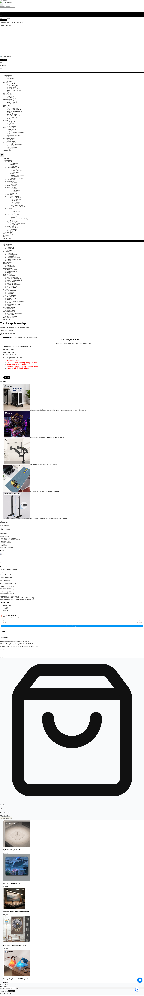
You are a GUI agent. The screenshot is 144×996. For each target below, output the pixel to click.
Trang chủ (2, 327)
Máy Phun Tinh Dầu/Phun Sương (15, 132)
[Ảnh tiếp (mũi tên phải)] (2, 657)
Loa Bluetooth (10, 78)
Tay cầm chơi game (12, 147)
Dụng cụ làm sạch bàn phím (14, 90)
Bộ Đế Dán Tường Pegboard (11, 849)
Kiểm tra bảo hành (5, 541)
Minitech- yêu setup (9, 646)
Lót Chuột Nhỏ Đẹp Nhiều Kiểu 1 (12, 883)
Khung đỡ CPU (11, 146)
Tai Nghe (9, 81)
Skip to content (4, 0)
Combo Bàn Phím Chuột (13, 89)
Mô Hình (9, 134)
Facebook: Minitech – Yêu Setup (8, 569)
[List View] (1, 334)
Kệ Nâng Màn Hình (12, 117)
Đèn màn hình (10, 104)
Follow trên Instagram (72, 626)
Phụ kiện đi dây (11, 141)
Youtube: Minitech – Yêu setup (8, 583)
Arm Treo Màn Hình (12, 108)
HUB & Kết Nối (7, 105)
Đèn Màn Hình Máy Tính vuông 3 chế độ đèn (16, 911)
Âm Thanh (6, 77)
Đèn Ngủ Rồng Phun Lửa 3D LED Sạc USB (15, 979)
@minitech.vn (12, 615)
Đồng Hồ (9, 131)
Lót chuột (5, 120)
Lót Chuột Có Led (11, 122)
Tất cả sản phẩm (7, 75)
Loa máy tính (10, 80)
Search (4, 20)
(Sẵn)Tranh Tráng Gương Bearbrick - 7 (14, 945)
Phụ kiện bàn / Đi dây (9, 138)
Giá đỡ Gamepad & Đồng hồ (14, 111)
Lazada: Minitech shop (6, 577)
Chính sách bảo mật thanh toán (8, 538)
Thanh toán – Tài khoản (6, 547)
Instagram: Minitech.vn (6, 572)
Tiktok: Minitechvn (5, 580)
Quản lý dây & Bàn (8, 149)
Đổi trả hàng (3, 545)
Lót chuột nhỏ (10, 125)
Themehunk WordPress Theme (30, 646)
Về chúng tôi (3, 566)
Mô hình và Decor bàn (9, 128)
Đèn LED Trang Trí (12, 102)
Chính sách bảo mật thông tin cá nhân (10, 539)
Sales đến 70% (7, 150)
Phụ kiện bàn (10, 140)
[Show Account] (1, 9)
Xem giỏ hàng (4, 991)
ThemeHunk (10, 994)
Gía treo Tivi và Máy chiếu (14, 116)
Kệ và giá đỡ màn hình (9, 107)
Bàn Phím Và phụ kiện (9, 83)
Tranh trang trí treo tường (13, 135)
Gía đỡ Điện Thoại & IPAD (14, 110)
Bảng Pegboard (7, 93)
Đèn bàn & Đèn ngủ (12, 101)
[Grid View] (0, 334)
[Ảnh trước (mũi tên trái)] (0, 657)
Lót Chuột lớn (10, 123)
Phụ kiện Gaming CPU (9, 143)
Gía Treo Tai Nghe (12, 114)
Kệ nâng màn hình (11, 119)
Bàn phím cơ (10, 84)
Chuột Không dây (11, 98)
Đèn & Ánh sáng (7, 99)
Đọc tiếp (7, 377)
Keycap (9, 92)
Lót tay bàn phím (11, 126)
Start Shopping (4, 815)
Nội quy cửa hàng (5, 536)
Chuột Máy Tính (7, 95)
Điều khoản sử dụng (5, 542)
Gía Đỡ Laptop (11, 113)
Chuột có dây (10, 96)
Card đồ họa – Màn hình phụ (14, 144)
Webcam (9, 137)
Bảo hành (2, 544)
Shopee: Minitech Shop (6, 574)
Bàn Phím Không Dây (12, 86)
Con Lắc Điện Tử (11, 129)
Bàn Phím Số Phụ (11, 87)
